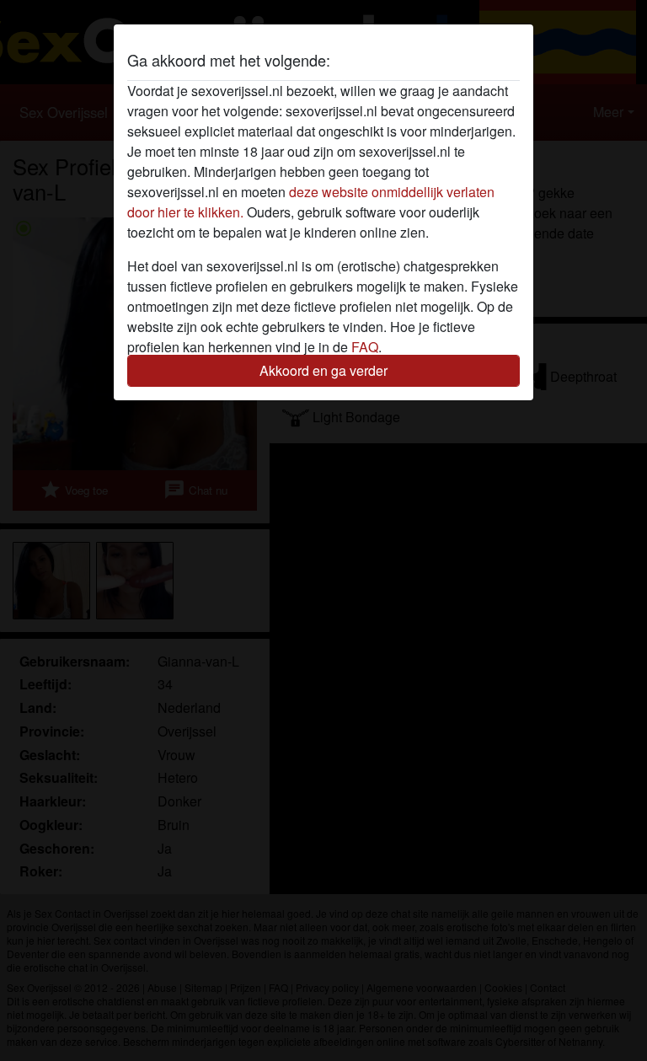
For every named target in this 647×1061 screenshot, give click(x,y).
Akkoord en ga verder (323, 370)
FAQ (364, 346)
